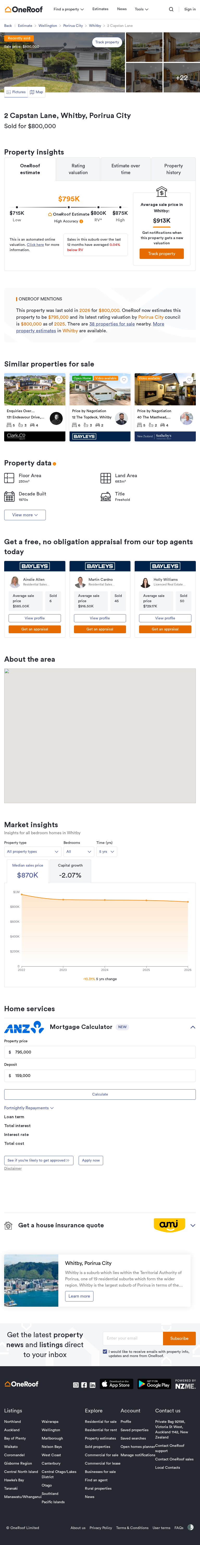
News (122, 9)
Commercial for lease (103, 1463)
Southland (50, 1494)
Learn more (79, 1296)
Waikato (11, 1447)
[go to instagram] (76, 1385)
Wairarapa (50, 1422)
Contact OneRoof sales (174, 1459)
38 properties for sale (112, 324)
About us (78, 1528)
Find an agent (96, 1480)
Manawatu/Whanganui (23, 1497)
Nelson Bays (52, 1447)
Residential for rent (101, 1430)
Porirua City (73, 26)
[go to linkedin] (92, 1385)
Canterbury (51, 1463)
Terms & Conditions (132, 1528)
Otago (47, 1485)
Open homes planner (138, 1447)
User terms (161, 1528)
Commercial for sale (101, 1455)
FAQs (178, 1528)
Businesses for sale (100, 1472)
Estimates (100, 9)
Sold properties (97, 1447)
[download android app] (154, 1385)
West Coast (51, 1455)
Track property (107, 42)
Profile (126, 1422)
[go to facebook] (84, 1385)
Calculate (100, 1094)
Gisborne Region (18, 1463)
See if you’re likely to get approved (36, 1160)
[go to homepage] (23, 9)
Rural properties (98, 1488)
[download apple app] (116, 1385)
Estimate (25, 26)
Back (8, 26)
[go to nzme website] (185, 1385)
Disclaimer (13, 1168)
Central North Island (21, 1472)
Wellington (48, 26)
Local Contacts (167, 1468)
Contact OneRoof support (169, 1448)
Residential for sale (101, 1422)
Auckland (12, 1430)
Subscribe (179, 1338)
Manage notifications (138, 1455)
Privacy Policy (101, 1528)
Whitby (95, 26)
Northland (12, 1422)
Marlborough (52, 1438)
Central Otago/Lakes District (59, 1474)
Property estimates (100, 1438)
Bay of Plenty (15, 1438)
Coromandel (14, 1455)
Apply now (91, 1160)
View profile (35, 618)
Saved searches (133, 1438)
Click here (35, 245)
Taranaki (11, 1488)
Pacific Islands (53, 1502)
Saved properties (134, 1430)
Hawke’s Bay (14, 1480)
